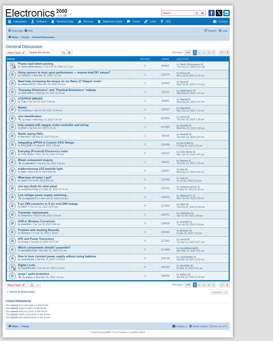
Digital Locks (26, 265)
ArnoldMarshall (28, 250)
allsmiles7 (31, 163)
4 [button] (209, 52)
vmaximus (26, 110)
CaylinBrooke (28, 268)
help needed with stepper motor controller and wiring (53, 125)
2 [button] (199, 52)
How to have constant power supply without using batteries (57, 256)
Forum (136, 21)
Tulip (23, 101)
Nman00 (184, 125)
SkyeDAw (185, 265)
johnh (24, 128)
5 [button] (213, 52)
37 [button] (222, 52)
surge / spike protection (33, 273)
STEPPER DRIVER (30, 98)
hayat (183, 81)
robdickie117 (186, 90)
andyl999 (25, 224)
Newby (22, 107)
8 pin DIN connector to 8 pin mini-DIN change (48, 203)
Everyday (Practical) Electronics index (43, 151)
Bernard (25, 136)
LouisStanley (27, 259)
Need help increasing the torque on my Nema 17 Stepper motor (59, 81)
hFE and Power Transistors (36, 238)
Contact (223, 21)
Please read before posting (35, 63)
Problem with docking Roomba (38, 230)
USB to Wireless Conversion (36, 221)
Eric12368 (26, 145)
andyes (29, 277)
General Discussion (24, 46)
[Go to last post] (202, 64)
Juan (23, 180)
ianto (23, 171)
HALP (24, 206)
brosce (183, 73)
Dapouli (183, 99)
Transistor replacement (33, 212)
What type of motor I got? (35, 177)
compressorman (29, 189)
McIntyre (25, 233)
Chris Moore (27, 93)
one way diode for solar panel (37, 186)
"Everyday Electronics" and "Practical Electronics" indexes (57, 90)
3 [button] (204, 52)
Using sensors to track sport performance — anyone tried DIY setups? (64, 72)
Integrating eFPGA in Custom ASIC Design (46, 142)
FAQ (168, 21)
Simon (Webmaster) (31, 66)
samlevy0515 (28, 84)
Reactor (184, 160)
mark (28, 119)
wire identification (30, 116)
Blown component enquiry (35, 160)
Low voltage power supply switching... (43, 195)
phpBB (106, 332)
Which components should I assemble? (44, 247)
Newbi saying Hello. (31, 133)
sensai (183, 117)
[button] (188, 52)
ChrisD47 (26, 75)
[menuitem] (28, 30)
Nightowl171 (32, 198)
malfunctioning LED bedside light (40, 168)
